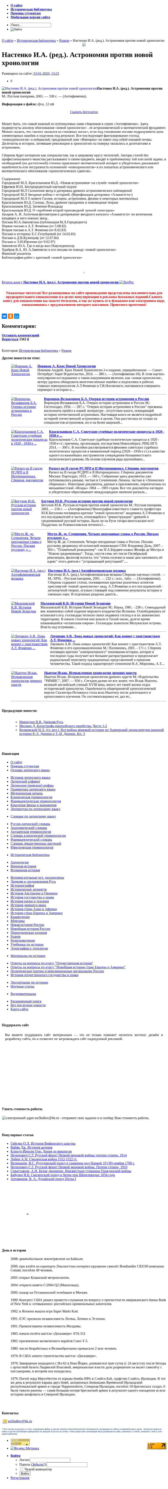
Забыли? (38, 1464)
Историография (22, 885)
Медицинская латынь (26, 793)
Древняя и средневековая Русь (33, 881)
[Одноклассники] (10, 316)
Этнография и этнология (29, 948)
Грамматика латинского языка (32, 789)
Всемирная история (25, 870)
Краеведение (20, 917)
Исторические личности (28, 889)
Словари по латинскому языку (33, 816)
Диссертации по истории (29, 982)
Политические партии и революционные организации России (57, 971)
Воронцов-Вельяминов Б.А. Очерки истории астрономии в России (96, 399)
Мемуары (17, 921)
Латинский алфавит (25, 781)
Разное (66, 350)
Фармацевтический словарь (31, 839)
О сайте (16, 762)
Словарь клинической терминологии (38, 835)
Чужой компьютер (38, 1469)
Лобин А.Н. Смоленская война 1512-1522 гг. (43, 1159)
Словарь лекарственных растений (35, 843)
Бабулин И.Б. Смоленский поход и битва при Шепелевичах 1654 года (62, 1175)
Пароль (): (33, 1464)
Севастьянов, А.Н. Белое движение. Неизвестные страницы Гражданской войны (70, 1171)
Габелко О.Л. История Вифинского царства (42, 1143)
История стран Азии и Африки (33, 909)
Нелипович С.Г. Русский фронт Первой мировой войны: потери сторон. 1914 (68, 1155)
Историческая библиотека (38, 350)
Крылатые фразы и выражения (33, 805)
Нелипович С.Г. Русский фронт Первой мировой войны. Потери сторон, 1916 (68, 1167)
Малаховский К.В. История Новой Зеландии (75, 603)
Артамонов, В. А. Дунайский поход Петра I (43, 1179)
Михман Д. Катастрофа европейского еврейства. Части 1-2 (63, 726)
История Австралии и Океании (34, 893)
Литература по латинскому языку (35, 809)
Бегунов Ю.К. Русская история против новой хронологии (87, 501)
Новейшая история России (30, 929)
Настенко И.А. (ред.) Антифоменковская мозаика (87, 570)
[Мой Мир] (16, 316)
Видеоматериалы (23, 994)
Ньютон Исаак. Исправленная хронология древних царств (90, 673)
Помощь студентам (24, 766)
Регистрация (19, 1478)
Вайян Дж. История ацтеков (31, 1147)
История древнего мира (28, 905)
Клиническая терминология (31, 797)
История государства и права (32, 897)
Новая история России (27, 925)
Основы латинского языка (30, 770)
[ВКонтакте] (4, 316)
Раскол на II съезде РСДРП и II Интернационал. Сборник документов (104, 468)
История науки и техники (29, 901)
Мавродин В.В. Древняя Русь (41, 722)
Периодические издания (28, 932)
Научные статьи (22, 986)
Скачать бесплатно (84, 112)
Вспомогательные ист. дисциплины (37, 877)
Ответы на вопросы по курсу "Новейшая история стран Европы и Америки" (68, 967)
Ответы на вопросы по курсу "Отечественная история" (51, 963)
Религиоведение (22, 940)
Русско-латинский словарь (30, 824)
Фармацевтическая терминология (35, 801)
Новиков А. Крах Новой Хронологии (66, 366)
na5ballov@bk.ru (20, 1421)
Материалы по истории (28, 956)
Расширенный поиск (26, 1001)
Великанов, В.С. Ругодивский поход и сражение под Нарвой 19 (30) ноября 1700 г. (72, 1163)
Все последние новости (28, 1005)
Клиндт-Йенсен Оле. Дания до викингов (41, 1151)
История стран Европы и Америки (36, 913)
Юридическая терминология (31, 847)
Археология (19, 862)
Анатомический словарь (28, 828)
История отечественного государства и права (44, 975)
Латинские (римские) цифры (32, 785)
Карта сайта (19, 1009)
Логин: (24, 1460)
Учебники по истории (27, 944)
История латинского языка (30, 777)
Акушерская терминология (30, 832)
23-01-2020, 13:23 (46, 73)
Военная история (23, 866)
